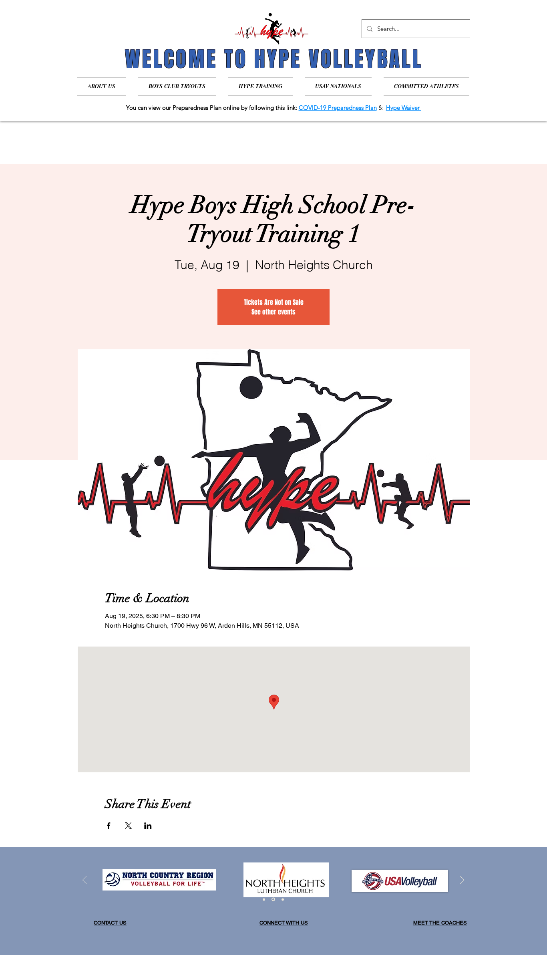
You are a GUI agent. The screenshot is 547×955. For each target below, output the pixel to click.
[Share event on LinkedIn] (148, 825)
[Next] (462, 880)
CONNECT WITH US (283, 923)
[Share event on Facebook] (109, 825)
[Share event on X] (128, 825)
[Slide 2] (272, 899)
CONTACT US (110, 923)
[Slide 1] (264, 899)
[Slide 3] (282, 899)
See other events (273, 311)
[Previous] (84, 880)
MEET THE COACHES (440, 923)
